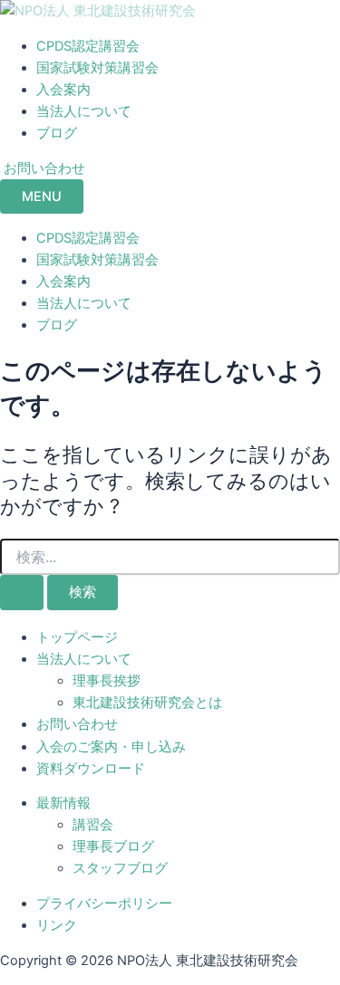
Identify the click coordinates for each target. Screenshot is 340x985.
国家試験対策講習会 (97, 68)
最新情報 (63, 803)
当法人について (83, 111)
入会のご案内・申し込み (111, 747)
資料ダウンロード (90, 768)
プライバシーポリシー (104, 903)
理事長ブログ (113, 846)
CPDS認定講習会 (88, 46)
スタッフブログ (120, 868)
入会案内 (63, 89)
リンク (56, 925)
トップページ (77, 637)
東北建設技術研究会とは (147, 702)
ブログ (56, 133)
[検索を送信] (22, 592)
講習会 (93, 825)
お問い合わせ (77, 724)
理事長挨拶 (107, 681)
